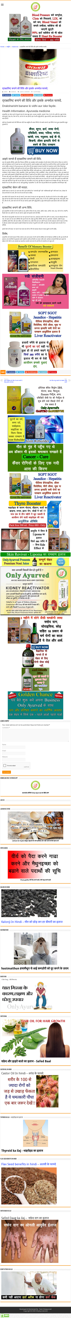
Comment (6, 728)
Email (4, 751)
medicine (15, 47)
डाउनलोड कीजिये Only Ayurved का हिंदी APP (35, 793)
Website (5, 757)
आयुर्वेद (8, 47)
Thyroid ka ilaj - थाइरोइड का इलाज (22, 1150)
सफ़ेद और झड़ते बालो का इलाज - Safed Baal (26, 1061)
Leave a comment (24, 91)
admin (5, 91)
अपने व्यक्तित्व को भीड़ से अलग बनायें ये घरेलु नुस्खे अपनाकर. (13, 380)
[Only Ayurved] (35, 6)
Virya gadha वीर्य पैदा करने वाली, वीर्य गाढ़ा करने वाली (35, 880)
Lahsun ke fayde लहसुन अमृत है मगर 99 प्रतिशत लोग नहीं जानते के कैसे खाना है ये (35, 841)
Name (4, 744)
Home (2, 47)
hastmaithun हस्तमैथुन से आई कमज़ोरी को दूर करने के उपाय (35, 968)
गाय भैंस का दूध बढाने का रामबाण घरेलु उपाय (58, 380)
